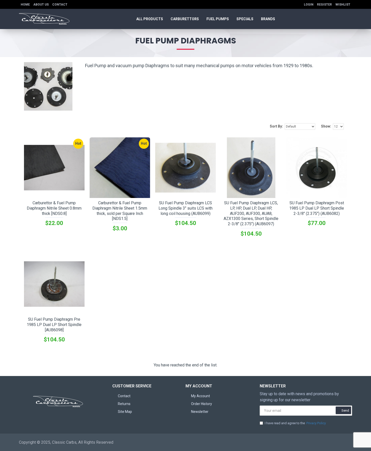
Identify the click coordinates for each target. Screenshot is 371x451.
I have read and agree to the (295, 423)
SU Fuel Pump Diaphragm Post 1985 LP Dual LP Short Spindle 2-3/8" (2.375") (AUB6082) (316, 208)
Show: (326, 126)
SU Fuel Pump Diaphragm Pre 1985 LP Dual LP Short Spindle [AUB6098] (54, 324)
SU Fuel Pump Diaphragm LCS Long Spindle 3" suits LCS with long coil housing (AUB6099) (185, 208)
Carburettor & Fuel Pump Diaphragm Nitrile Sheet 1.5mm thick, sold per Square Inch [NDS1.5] (119, 211)
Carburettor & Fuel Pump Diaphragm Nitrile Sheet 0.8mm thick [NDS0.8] (54, 208)
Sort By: (276, 126)
